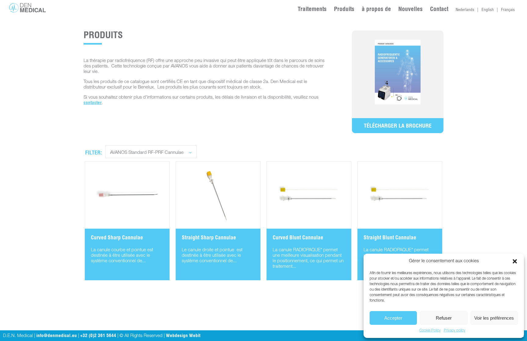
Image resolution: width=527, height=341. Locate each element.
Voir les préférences (494, 318)
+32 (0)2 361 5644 (98, 336)
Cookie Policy (430, 330)
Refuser (444, 318)
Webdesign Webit (183, 336)
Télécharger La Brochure (398, 126)
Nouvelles (410, 10)
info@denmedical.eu (56, 336)
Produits (344, 10)
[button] (515, 261)
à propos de (376, 10)
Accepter (393, 318)
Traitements (312, 10)
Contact (439, 10)
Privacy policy (454, 330)
